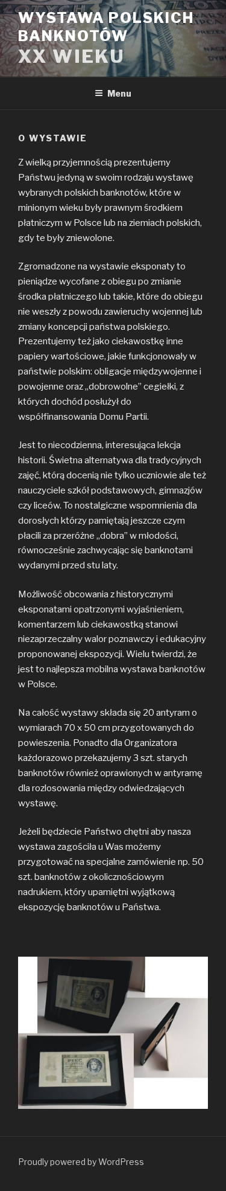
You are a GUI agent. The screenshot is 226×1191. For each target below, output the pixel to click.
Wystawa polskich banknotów (106, 27)
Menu (119, 93)
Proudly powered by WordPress (81, 1162)
